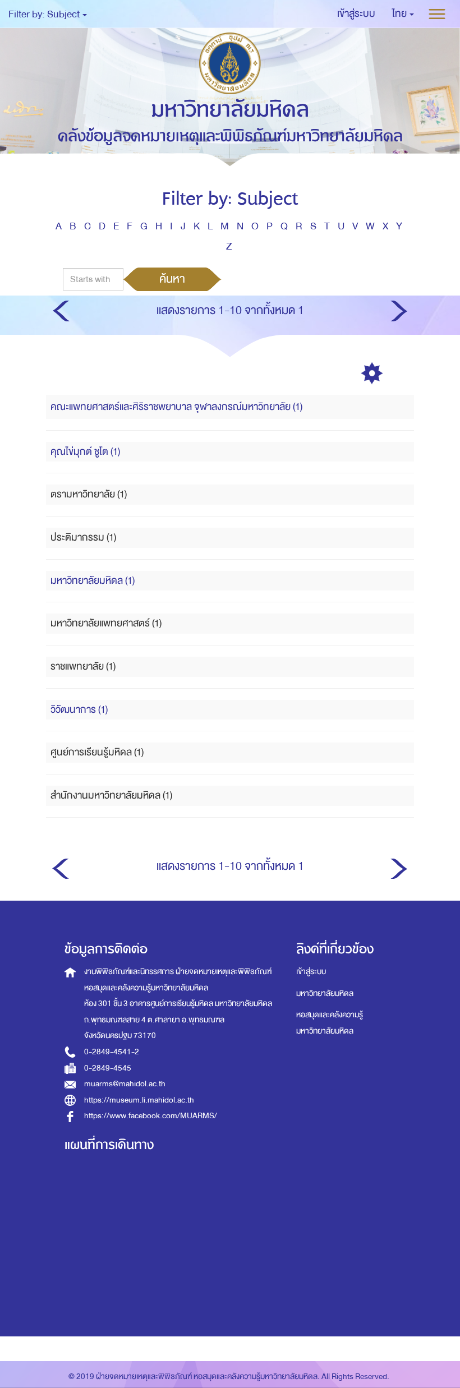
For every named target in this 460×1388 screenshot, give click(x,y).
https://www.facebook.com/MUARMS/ (150, 1116)
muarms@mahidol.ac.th (124, 1084)
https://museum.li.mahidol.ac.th (139, 1100)
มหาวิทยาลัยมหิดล (324, 993)
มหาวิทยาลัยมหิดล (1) (92, 580)
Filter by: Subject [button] (44, 14)
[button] (403, 14)
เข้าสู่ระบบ (311, 972)
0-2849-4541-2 (111, 1052)
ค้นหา (172, 279)
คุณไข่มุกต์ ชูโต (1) (85, 451)
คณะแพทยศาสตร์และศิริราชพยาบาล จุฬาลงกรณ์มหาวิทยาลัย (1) (176, 407)
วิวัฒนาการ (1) (79, 709)
